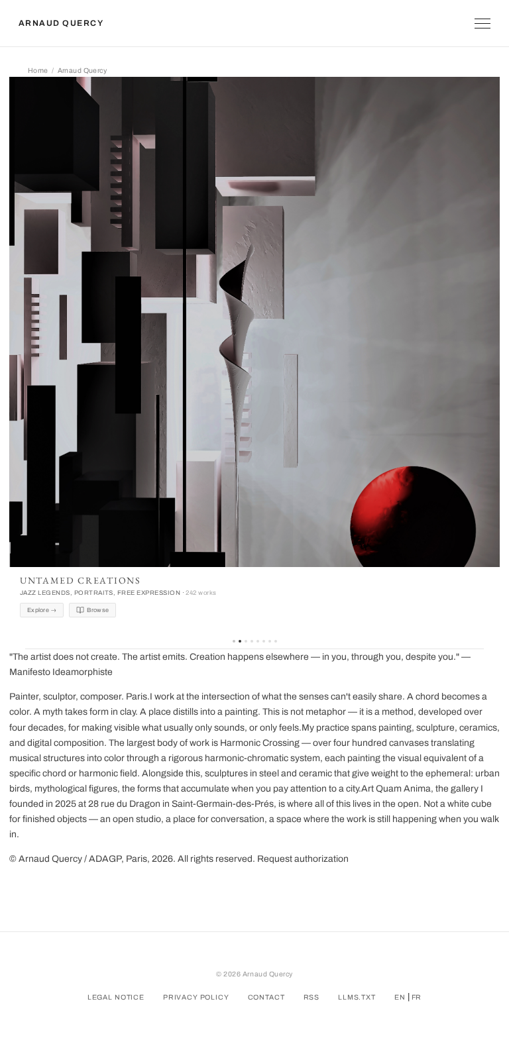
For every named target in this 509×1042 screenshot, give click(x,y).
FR (417, 997)
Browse (98, 610)
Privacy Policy (196, 997)
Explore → (41, 610)
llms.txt (357, 997)
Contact (266, 997)
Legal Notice (115, 997)
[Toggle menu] (482, 23)
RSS (312, 997)
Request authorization (303, 859)
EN (400, 997)
